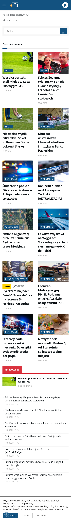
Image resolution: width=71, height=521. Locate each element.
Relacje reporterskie (16, 279)
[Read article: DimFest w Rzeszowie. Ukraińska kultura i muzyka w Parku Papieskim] (53, 119)
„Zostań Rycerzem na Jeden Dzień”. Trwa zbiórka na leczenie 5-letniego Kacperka (17, 295)
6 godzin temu (12, 430)
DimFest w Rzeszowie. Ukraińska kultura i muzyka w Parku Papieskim (51, 142)
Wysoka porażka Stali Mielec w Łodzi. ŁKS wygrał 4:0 (16, 81)
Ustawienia (42, 515)
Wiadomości (47, 126)
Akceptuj (10, 515)
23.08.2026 (6, 90)
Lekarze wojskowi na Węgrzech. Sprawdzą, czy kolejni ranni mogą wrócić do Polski (53, 242)
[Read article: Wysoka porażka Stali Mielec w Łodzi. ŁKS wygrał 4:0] (17, 63)
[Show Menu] (4, 5)
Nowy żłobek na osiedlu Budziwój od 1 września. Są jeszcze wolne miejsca (52, 347)
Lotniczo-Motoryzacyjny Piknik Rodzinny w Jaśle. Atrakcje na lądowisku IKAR (51, 294)
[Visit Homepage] (14, 5)
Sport (8, 70)
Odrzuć (25, 515)
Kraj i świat (11, 179)
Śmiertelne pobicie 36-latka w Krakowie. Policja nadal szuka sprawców (17, 192)
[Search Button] (63, 31)
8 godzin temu (12, 469)
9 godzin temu (12, 482)
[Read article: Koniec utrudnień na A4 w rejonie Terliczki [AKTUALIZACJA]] (53, 171)
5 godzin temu (25, 386)
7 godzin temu (12, 443)
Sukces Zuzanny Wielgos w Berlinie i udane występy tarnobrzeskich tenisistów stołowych (51, 87)
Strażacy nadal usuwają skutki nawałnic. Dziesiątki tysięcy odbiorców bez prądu (16, 347)
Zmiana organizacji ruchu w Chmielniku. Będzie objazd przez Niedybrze (16, 240)
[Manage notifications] (6, 514)
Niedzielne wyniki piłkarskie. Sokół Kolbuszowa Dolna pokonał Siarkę (15, 140)
